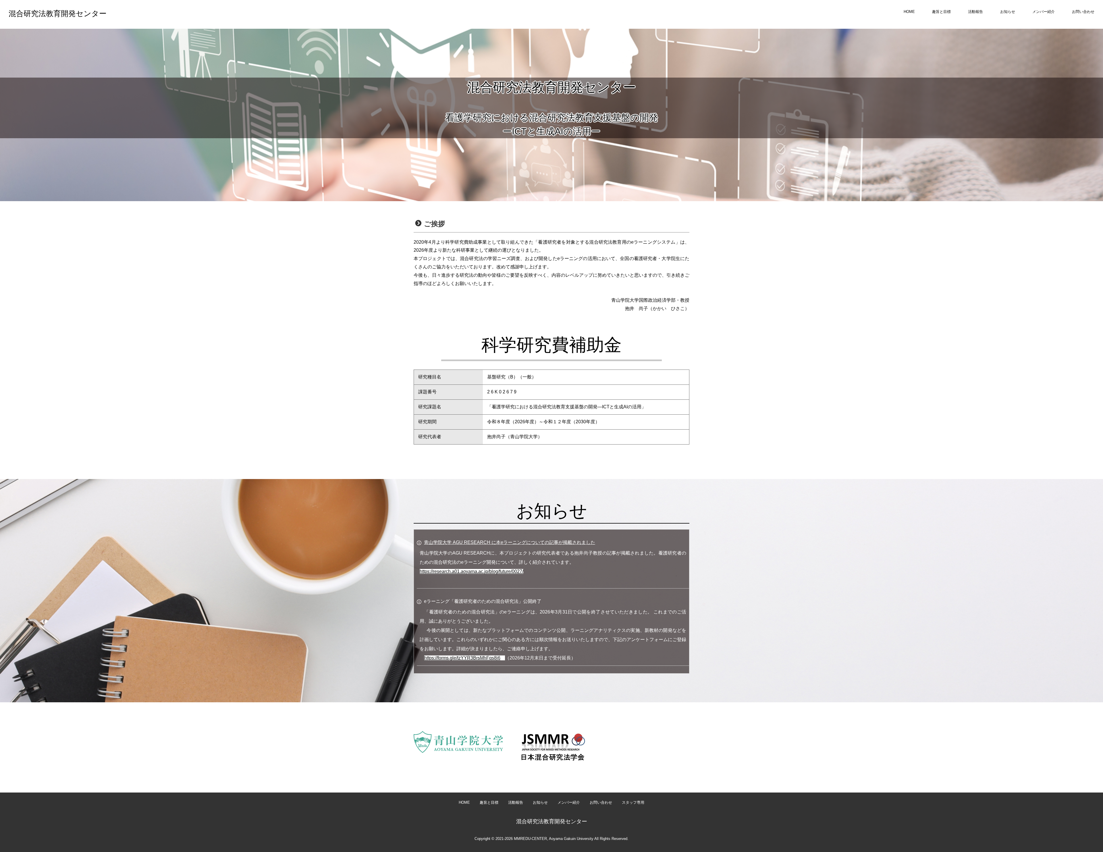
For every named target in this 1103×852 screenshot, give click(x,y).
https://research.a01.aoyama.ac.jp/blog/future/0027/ (471, 571)
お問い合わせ (1083, 11)
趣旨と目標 (941, 11)
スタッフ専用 (633, 802)
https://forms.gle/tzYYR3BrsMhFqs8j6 (462, 657)
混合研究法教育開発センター (58, 13)
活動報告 (975, 11)
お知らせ (1007, 11)
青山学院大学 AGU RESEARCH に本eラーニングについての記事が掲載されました (509, 542)
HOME (909, 11)
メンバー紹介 (1043, 11)
